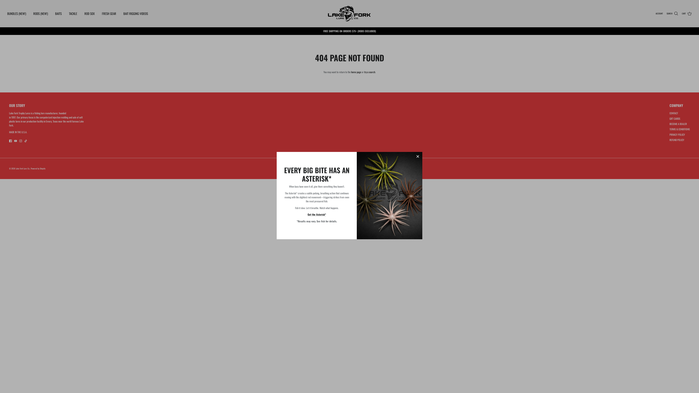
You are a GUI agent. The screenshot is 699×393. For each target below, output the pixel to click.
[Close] (418, 156)
